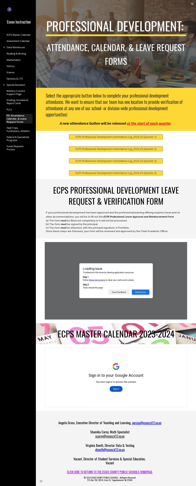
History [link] (10, 66)
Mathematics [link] (14, 60)
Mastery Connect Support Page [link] (16, 92)
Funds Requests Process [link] (15, 148)
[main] (116, 44)
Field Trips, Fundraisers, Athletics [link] (18, 129)
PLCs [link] (9, 109)
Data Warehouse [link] (16, 47)
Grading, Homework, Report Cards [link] (18, 102)
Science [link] (10, 72)
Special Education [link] (16, 84)
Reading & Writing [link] (16, 53)
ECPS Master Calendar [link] (19, 34)
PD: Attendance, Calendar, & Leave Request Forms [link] (17, 118)
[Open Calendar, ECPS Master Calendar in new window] (182, 351)
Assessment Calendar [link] (18, 41)
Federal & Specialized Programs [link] (18, 139)
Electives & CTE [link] (15, 78)
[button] (192, 4)
